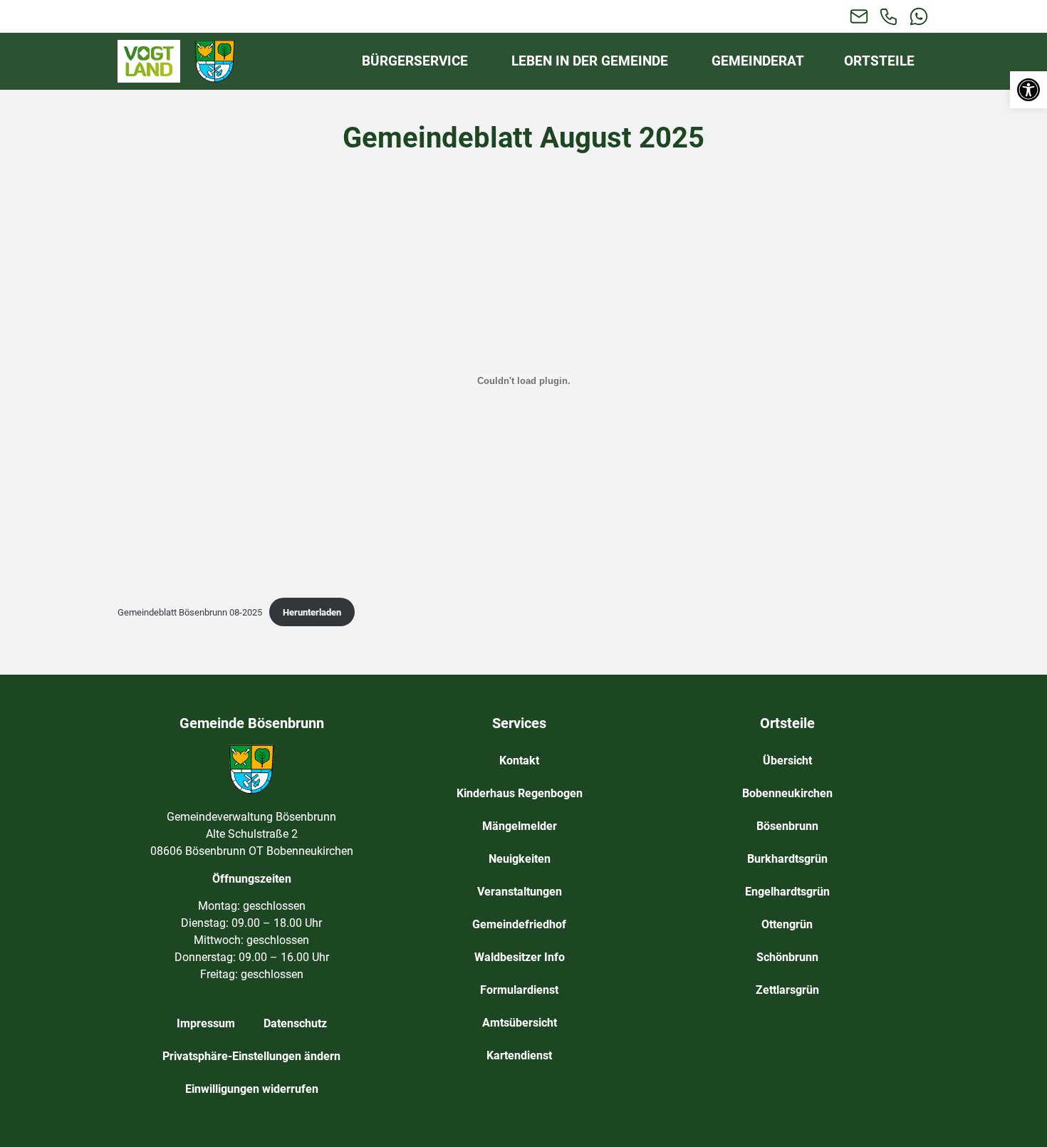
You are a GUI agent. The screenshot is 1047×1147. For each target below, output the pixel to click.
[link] (1028, 89)
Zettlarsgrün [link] (787, 990)
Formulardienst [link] (519, 990)
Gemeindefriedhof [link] (519, 924)
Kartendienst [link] (519, 1055)
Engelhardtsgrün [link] (787, 891)
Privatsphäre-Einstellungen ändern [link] (251, 1056)
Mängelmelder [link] (519, 826)
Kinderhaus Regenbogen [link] (520, 793)
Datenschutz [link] (295, 1023)
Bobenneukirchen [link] (787, 793)
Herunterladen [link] (312, 612)
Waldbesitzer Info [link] (519, 957)
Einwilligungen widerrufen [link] (251, 1089)
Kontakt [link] (519, 760)
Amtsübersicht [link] (519, 1022)
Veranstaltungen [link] (519, 891)
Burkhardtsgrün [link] (787, 859)
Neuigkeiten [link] (520, 859)
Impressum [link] (206, 1023)
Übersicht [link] (787, 760)
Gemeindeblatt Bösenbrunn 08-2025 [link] (190, 612)
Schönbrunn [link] (787, 957)
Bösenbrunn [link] (787, 826)
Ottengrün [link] (787, 924)
